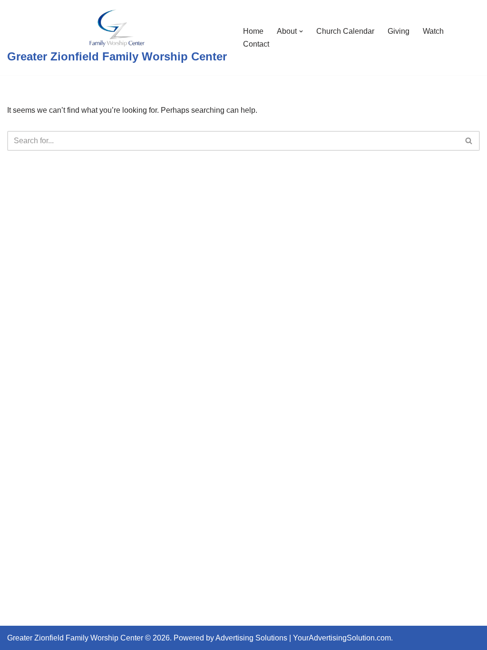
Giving (398, 31)
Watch (433, 31)
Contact (256, 44)
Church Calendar (345, 31)
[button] (301, 31)
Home (253, 31)
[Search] (469, 141)
